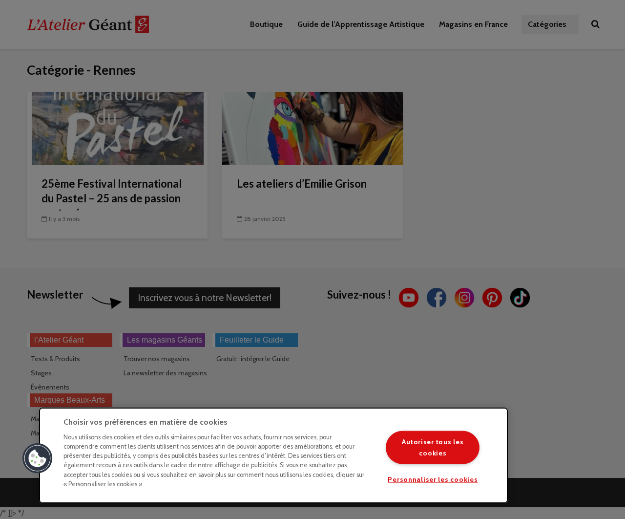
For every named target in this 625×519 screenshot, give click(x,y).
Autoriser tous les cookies (432, 447)
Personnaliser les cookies (433, 479)
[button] (37, 458)
